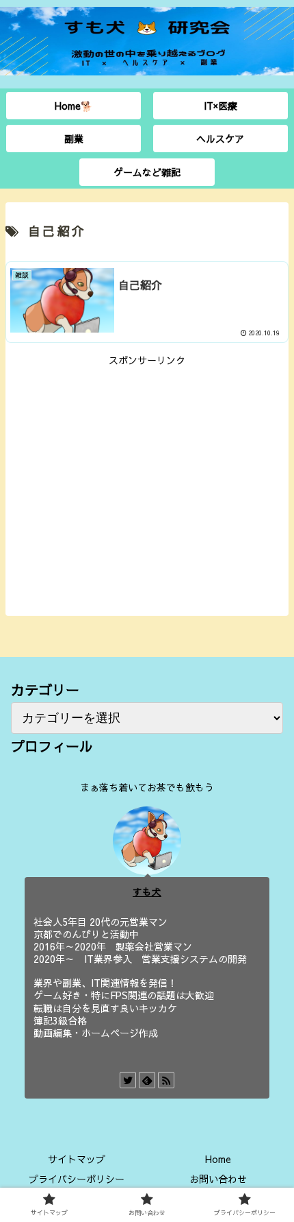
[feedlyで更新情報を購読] (147, 1080)
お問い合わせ (218, 1179)
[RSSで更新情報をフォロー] (166, 1080)
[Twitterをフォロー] (128, 1080)
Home (218, 1159)
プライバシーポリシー (76, 1179)
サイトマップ (76, 1159)
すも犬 (147, 891)
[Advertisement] (147, 465)
